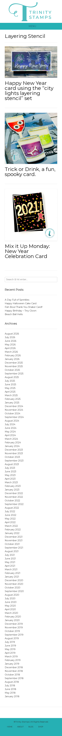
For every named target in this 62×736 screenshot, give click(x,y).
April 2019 (10, 652)
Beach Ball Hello (14, 314)
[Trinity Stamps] (31, 11)
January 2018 (12, 696)
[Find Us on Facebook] (52, 727)
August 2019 (12, 638)
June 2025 (10, 384)
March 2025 (11, 395)
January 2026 (12, 359)
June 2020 (11, 602)
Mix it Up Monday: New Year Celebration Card (27, 251)
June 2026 (10, 341)
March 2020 (11, 613)
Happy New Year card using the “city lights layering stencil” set (29, 90)
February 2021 (12, 573)
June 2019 (10, 645)
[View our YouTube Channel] (27, 731)
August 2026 (12, 333)
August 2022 (12, 507)
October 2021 (12, 544)
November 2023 (14, 453)
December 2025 (14, 362)
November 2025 (14, 366)
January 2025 (12, 402)
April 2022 (10, 522)
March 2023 (11, 482)
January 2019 (12, 663)
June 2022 (10, 515)
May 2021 (10, 562)
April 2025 (10, 391)
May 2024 (10, 431)
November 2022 (14, 497)
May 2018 (10, 692)
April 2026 (10, 348)
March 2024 (11, 438)
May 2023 (10, 475)
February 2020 (13, 616)
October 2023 (12, 457)
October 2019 (12, 631)
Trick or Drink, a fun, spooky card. (30, 171)
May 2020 (10, 605)
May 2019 (10, 649)
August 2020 (12, 594)
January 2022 (12, 533)
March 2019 (11, 656)
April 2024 (10, 435)
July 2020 (10, 598)
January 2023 (12, 489)
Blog (30, 727)
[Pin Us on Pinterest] (34, 731)
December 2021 (14, 536)
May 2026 (10, 344)
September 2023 (14, 460)
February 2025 (13, 399)
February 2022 (13, 529)
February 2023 (13, 486)
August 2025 (12, 377)
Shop (40, 727)
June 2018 (10, 689)
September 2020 (14, 591)
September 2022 (14, 504)
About (20, 727)
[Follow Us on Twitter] (55, 727)
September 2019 (14, 634)
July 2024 (10, 424)
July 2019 (10, 642)
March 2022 (11, 526)
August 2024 (12, 420)
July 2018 (10, 685)
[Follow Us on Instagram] (31, 731)
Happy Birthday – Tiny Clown (20, 310)
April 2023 (10, 478)
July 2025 (10, 380)
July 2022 (10, 511)
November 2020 (14, 584)
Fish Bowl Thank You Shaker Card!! (23, 307)
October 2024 (12, 413)
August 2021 (12, 551)
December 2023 (14, 449)
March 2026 (11, 351)
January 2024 (12, 446)
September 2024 (14, 417)
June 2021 (10, 558)
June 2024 (10, 428)
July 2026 (10, 337)
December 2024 (14, 406)
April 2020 (10, 609)
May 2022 (10, 518)
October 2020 (12, 587)
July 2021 (10, 555)
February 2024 (13, 442)
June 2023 (10, 471)
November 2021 (14, 540)
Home (9, 727)
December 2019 (14, 623)
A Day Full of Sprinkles (17, 299)
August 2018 (12, 681)
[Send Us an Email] (48, 727)
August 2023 (12, 464)
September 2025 (14, 373)
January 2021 (12, 576)
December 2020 (14, 580)
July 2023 (10, 467)
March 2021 (11, 569)
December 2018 (14, 667)
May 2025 (10, 388)
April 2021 (10, 565)
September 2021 (14, 547)
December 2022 (14, 493)
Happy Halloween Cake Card (20, 303)
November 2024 (14, 409)
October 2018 (12, 674)
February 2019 (13, 660)
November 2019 (14, 627)
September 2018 (14, 678)
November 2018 (14, 671)
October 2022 (12, 500)
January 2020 (12, 620)
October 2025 (12, 370)
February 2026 (13, 355)
